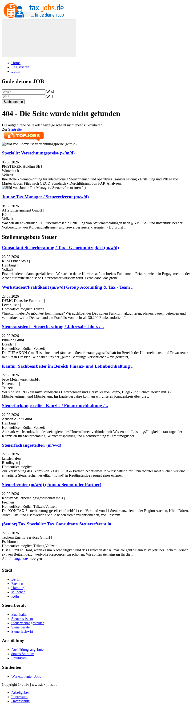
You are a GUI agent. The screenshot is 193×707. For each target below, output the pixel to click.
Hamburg (18, 588)
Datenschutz (20, 701)
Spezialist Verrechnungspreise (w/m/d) (38, 152)
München (18, 592)
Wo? (49, 97)
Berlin (15, 579)
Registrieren (20, 67)
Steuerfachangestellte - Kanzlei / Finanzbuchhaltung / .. (55, 405)
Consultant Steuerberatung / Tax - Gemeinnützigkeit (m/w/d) (60, 247)
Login (15, 71)
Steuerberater (21, 627)
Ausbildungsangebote (27, 650)
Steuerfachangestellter (27, 623)
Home (15, 63)
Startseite (15, 129)
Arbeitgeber (20, 692)
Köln (15, 596)
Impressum (19, 697)
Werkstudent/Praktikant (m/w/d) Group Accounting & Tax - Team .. (67, 287)
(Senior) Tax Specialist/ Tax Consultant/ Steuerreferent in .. (58, 523)
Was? (50, 92)
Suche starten (13, 102)
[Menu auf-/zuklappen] (39, 38)
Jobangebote (18, 559)
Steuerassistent (22, 619)
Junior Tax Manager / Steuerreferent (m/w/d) (45, 196)
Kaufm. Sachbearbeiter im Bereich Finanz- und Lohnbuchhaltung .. (67, 366)
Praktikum (19, 658)
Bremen (17, 584)
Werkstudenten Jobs (26, 676)
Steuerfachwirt (22, 631)
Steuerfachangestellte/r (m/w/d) (31, 445)
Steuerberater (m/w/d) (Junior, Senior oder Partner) (51, 484)
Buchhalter (19, 614)
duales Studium (22, 654)
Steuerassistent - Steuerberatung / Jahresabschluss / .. (53, 326)
